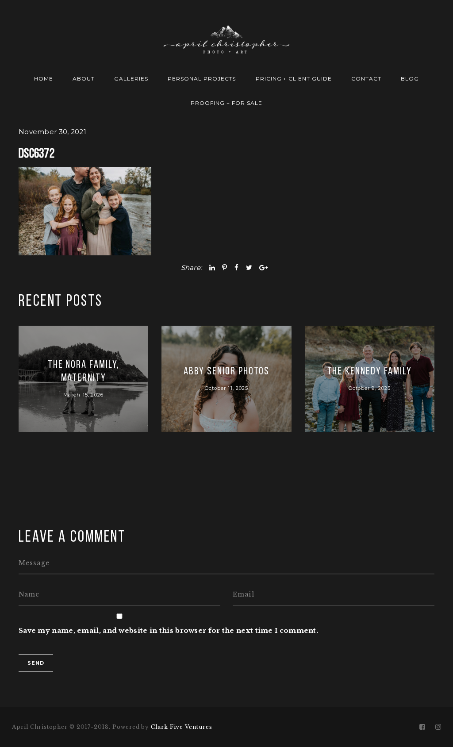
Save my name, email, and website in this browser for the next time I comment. (168, 630)
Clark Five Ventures (181, 727)
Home (43, 78)
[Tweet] (249, 267)
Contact (366, 78)
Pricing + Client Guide (294, 78)
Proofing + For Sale (226, 103)
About (84, 78)
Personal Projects (202, 78)
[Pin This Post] (224, 267)
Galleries (131, 78)
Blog (410, 78)
